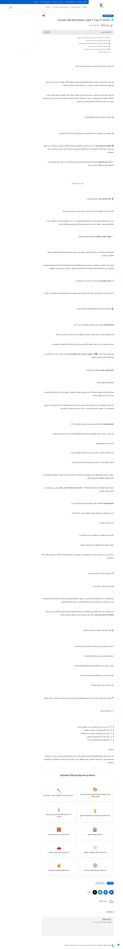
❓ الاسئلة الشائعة (104, 52)
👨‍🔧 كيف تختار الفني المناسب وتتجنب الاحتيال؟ (97, 49)
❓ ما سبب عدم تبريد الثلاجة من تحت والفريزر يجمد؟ (94, 727)
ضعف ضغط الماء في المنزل (68, 488)
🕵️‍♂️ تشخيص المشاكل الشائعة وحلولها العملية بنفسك (94, 43)
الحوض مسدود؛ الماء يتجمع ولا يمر (80, 354)
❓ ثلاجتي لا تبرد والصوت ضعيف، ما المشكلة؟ (96, 733)
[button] (105, 892)
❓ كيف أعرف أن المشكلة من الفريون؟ (99, 737)
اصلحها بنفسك (75, 7)
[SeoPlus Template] (113, 945)
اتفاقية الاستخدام (45, 2)
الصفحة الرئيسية (82, 2)
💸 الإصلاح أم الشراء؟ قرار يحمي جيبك (99, 46)
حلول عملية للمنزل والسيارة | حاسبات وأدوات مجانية (80, 945)
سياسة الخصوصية (70, 2)
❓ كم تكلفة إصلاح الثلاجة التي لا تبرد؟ (99, 740)
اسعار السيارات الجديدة (61, 7)
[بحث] (10, 7)
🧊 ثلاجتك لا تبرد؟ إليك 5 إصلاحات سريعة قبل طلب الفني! (93, 37)
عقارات (84, 7)
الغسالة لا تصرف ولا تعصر (104, 615)
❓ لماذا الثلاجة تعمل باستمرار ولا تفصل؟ (98, 730)
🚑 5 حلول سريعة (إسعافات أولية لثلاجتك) (97, 40)
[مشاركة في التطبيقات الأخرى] (89, 892)
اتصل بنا (36, 2)
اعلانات (47, 7)
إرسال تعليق (106, 919)
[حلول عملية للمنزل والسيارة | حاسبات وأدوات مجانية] (101, 5)
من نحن (61, 2)
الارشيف (54, 2)
